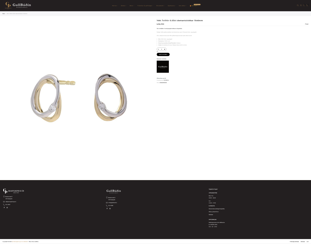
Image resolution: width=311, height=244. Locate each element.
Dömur (123, 5)
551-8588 (110, 205)
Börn (131, 5)
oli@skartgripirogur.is (11, 201)
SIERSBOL (166, 80)
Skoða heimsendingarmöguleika (217, 208)
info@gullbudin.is (112, 202)
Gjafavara (171, 5)
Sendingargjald (168, 28)
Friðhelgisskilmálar (294, 241)
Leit (308, 241)
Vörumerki (160, 5)
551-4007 (7, 204)
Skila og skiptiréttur (214, 211)
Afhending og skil (161, 78)
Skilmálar (211, 214)
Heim (3, 13)
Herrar (114, 5)
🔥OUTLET (195, 5)
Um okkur (182, 5)
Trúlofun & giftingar (144, 5)
